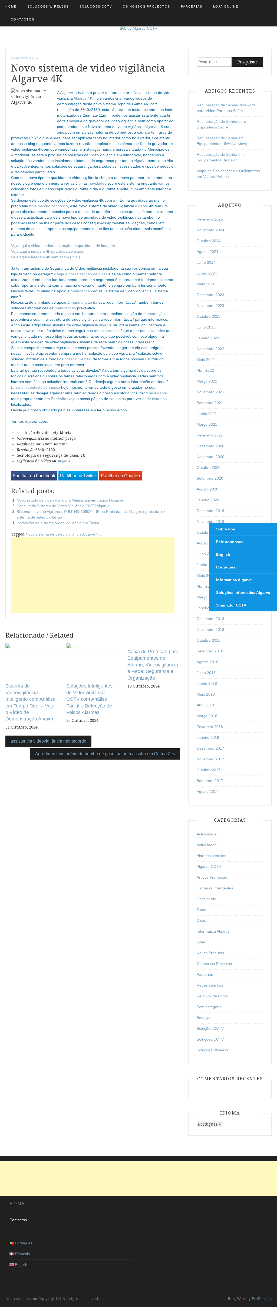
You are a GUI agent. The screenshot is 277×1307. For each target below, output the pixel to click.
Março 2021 (207, 424)
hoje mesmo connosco (48, 206)
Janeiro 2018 (208, 737)
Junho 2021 (207, 413)
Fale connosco (230, 542)
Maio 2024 (206, 284)
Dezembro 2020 (210, 446)
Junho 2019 (207, 565)
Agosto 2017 (207, 791)
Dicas (201, 910)
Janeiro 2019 (208, 608)
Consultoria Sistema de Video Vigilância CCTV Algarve (63, 506)
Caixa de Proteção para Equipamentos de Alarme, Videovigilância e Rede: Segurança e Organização (153, 665)
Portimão (58, 399)
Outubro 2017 (208, 770)
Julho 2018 (206, 673)
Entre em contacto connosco (35, 387)
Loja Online (225, 6)
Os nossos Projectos (146, 6)
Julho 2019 (206, 554)
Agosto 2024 (207, 251)
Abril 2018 (205, 705)
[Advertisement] (92, 575)
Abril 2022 (205, 370)
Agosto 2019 (207, 543)
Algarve (66, 92)
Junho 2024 (207, 273)
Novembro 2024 (210, 230)
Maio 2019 (206, 575)
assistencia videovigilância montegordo (48, 741)
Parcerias (191, 6)
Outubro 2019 (208, 532)
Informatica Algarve (234, 580)
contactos (117, 399)
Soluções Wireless (48, 6)
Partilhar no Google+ (121, 475)
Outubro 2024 (208, 241)
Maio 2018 (206, 694)
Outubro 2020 (208, 467)
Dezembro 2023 (210, 295)
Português (225, 567)
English (223, 554)
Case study (206, 899)
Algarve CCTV (25, 57)
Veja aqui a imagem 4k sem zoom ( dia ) (45, 257)
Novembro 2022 (210, 349)
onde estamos (154, 399)
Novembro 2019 (210, 521)
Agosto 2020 (207, 489)
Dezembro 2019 (210, 511)
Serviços (204, 1017)
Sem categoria (209, 1007)
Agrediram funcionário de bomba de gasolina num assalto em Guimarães (105, 753)
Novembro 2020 (210, 457)
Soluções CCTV (96, 6)
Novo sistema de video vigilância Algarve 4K (63, 534)
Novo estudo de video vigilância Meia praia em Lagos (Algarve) (71, 500)
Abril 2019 (205, 586)
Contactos (22, 19)
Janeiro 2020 (208, 500)
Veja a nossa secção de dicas (82, 274)
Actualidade (207, 834)
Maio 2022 (206, 359)
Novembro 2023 (210, 305)
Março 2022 (207, 381)
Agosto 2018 (207, 662)
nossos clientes (77, 359)
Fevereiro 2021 (210, 435)
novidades (97, 183)
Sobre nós (225, 529)
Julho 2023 (206, 327)
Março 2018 (207, 716)
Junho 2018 (207, 683)
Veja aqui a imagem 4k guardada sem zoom (49, 251)
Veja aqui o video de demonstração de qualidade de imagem (63, 245)
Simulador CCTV (231, 605)
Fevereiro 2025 (210, 219)
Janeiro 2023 (208, 338)
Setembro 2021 (210, 403)
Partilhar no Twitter (78, 475)
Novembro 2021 (210, 392)
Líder (201, 942)
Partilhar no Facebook (34, 475)
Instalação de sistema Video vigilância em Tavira (58, 523)
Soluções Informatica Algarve (243, 592)
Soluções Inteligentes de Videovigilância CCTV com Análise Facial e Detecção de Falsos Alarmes (89, 699)
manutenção (81, 291)
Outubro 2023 (208, 316)
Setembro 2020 (210, 478)
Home (11, 6)
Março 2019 (207, 597)
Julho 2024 (206, 262)
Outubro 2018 (208, 640)
